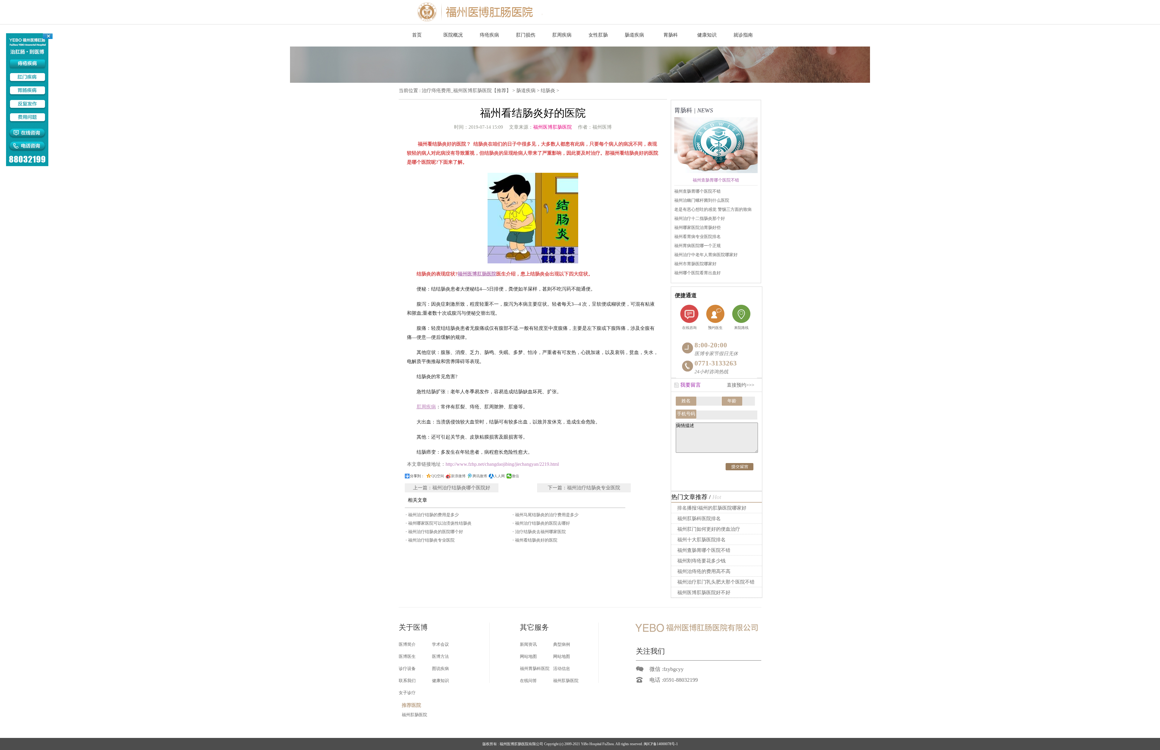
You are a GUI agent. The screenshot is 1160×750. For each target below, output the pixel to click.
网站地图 (528, 656)
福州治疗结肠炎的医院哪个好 (435, 532)
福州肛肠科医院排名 (699, 518)
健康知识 (440, 680)
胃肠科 (670, 34)
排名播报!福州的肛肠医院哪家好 (711, 507)
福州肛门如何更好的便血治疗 (708, 529)
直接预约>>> (740, 385)
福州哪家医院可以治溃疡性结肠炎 (440, 523)
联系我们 (407, 680)
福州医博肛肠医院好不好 (703, 592)
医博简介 (407, 644)
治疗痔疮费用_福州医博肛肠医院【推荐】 (466, 90)
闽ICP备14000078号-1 (661, 744)
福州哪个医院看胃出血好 (697, 273)
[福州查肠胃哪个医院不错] (719, 168)
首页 (417, 34)
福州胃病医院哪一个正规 (697, 245)
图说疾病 (440, 668)
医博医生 (407, 656)
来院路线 (741, 328)
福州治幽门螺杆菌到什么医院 (701, 200)
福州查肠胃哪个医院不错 (697, 191)
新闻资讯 (528, 644)
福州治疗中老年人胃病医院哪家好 (706, 255)
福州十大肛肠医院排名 (701, 539)
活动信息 (561, 668)
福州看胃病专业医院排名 (697, 236)
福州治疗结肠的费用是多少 (433, 515)
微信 (515, 476)
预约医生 (715, 328)
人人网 (499, 476)
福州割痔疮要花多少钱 (701, 560)
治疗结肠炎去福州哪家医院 (540, 532)
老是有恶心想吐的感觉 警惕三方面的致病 (713, 209)
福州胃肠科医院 (534, 668)
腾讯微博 (479, 476)
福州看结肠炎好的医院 (536, 540)
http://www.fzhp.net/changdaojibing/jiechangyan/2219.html (502, 464)
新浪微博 (458, 476)
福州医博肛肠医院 (552, 127)
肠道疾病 (526, 90)
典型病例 (561, 644)
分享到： (417, 476)
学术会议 (440, 644)
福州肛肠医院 (565, 680)
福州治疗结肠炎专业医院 (593, 487)
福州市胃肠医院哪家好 (695, 264)
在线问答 (528, 680)
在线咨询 (689, 328)
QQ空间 (437, 476)
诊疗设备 (407, 668)
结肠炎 (548, 90)
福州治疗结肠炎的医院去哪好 (542, 523)
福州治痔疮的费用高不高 (703, 571)
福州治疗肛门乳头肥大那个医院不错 (716, 581)
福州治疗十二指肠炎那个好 (699, 218)
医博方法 (440, 656)
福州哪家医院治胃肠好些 (697, 227)
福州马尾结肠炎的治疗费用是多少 (546, 515)
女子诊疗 (407, 692)
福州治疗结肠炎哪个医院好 (461, 487)
